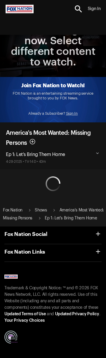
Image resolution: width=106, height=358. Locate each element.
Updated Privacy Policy (77, 314)
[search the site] (78, 9)
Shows (41, 210)
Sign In (72, 113)
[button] (78, 9)
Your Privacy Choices (24, 320)
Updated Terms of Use (25, 314)
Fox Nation (12, 210)
